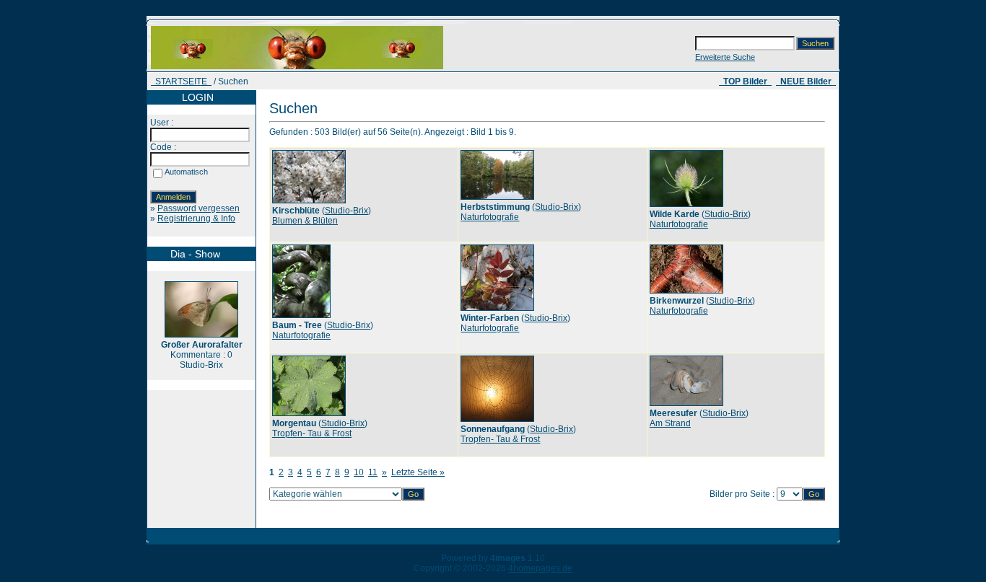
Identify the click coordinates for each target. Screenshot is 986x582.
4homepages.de (540, 568)
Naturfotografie (490, 217)
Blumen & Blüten (305, 221)
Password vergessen (198, 208)
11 (373, 472)
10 (359, 472)
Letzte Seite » (418, 472)
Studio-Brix (346, 211)
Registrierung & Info (196, 218)
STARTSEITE (181, 81)
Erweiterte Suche (725, 57)
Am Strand (670, 423)
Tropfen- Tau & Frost (312, 433)
